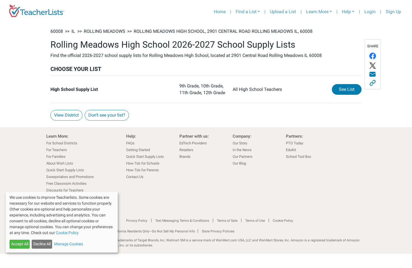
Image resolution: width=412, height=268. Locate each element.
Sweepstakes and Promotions (70, 177)
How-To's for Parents (142, 170)
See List (350, 89)
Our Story (240, 143)
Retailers (186, 150)
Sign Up (393, 11)
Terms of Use (255, 221)
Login (370, 11)
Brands (185, 156)
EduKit (291, 150)
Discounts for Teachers (65, 190)
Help (346, 11)
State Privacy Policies (218, 231)
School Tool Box (298, 156)
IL (73, 31)
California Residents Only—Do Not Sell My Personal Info (153, 231)
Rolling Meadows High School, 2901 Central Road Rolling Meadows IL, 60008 (223, 31)
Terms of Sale (227, 221)
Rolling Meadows (104, 31)
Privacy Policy (136, 221)
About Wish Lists (59, 163)
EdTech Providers (193, 143)
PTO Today (294, 143)
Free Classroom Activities (66, 183)
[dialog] (62, 222)
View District (66, 115)
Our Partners (243, 156)
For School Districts (61, 143)
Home (220, 11)
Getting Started (138, 150)
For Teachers (56, 150)
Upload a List (283, 11)
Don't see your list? (106, 115)
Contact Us (134, 177)
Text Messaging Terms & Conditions (182, 221)
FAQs (130, 143)
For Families (56, 156)
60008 (56, 31)
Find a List (246, 11)
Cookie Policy (283, 221)
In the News (242, 150)
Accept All (19, 244)
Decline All (42, 244)
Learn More (317, 11)
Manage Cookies (68, 244)
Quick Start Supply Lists (65, 170)
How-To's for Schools (142, 163)
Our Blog (239, 163)
